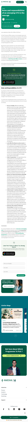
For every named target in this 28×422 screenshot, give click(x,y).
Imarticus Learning (9, 19)
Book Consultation (8, 286)
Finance (3, 390)
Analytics (3, 392)
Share (17, 26)
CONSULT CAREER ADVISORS (12, 355)
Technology (4, 394)
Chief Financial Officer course (15, 58)
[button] (15, 335)
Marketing (3, 396)
